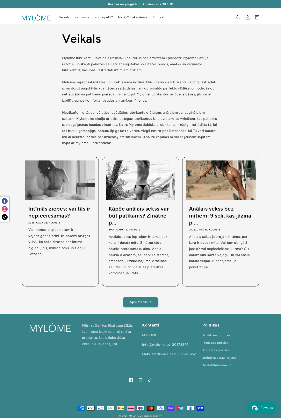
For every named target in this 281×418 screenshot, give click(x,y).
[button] (238, 17)
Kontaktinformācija (216, 365)
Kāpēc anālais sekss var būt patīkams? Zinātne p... (139, 215)
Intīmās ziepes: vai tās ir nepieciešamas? (59, 212)
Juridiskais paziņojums (219, 358)
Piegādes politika (215, 343)
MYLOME (134, 416)
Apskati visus (140, 302)
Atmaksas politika (215, 350)
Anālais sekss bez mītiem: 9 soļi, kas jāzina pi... (220, 215)
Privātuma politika (216, 335)
